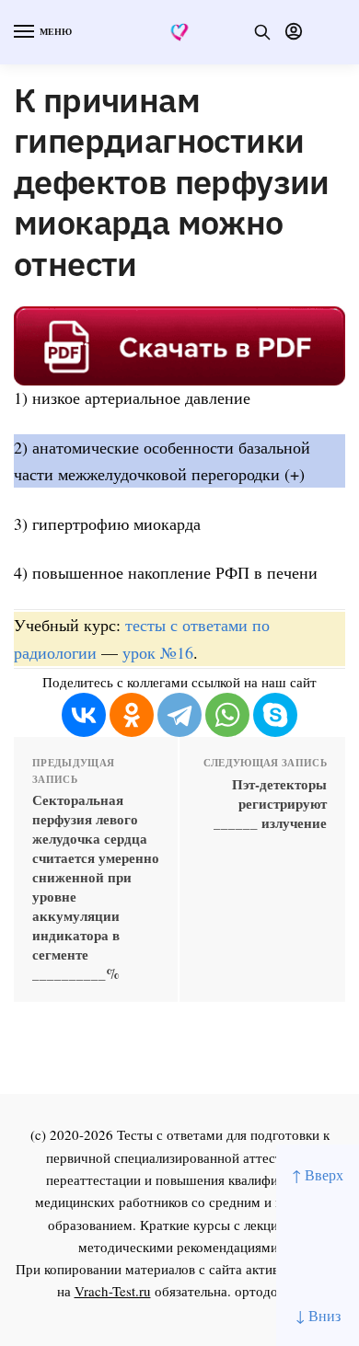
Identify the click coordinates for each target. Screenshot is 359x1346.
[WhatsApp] (227, 715)
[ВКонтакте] (84, 715)
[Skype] (275, 715)
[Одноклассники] (132, 715)
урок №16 (157, 652)
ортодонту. (269, 1291)
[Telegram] (179, 715)
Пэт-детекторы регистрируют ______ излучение (270, 804)
